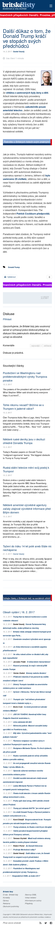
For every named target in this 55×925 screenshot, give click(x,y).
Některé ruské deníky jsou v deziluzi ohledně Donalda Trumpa (24, 441)
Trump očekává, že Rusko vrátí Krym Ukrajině (32, 827)
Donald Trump (14, 267)
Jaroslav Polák (19, 662)
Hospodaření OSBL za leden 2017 (26, 876)
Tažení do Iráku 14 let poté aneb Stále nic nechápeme (27, 548)
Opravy (6, 900)
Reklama (6, 903)
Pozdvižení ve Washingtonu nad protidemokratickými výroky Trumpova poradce (25, 376)
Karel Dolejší (18, 819)
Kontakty (6, 897)
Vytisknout (11, 277)
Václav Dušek (19, 673)
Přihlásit (7, 319)
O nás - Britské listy (10, 894)
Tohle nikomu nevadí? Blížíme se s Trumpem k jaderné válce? (23, 406)
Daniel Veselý (18, 51)
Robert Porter (19, 846)
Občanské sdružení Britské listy (31, 914)
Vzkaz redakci (30, 897)
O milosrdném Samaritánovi (38, 662)
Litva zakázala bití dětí (22, 722)
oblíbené (47, 345)
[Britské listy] (27, 142)
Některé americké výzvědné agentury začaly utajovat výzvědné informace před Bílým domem (27, 508)
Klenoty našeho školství (36, 673)
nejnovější (35, 345)
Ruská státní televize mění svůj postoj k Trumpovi (26, 469)
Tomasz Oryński (20, 838)
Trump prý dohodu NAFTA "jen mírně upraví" (31, 808)
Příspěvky (29, 903)
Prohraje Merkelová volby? (24, 849)
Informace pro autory (33, 900)
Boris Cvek (18, 707)
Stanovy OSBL (31, 894)
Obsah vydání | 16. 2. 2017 (19, 612)
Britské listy (22, 6)
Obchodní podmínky (11, 906)
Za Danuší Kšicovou (34, 846)
